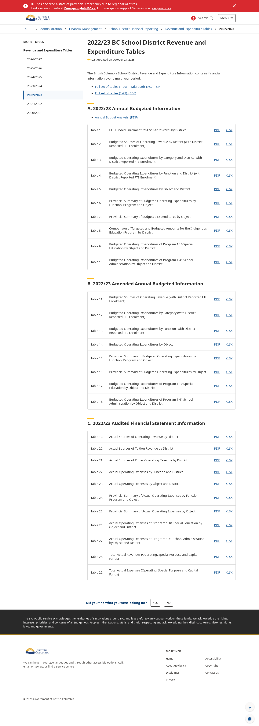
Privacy (170, 679)
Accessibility (213, 658)
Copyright (211, 665)
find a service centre (61, 666)
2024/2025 (34, 77)
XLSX (229, 130)
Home (169, 658)
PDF (217, 130)
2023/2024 (34, 86)
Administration (51, 29)
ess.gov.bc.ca (161, 8)
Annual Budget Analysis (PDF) (116, 117)
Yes (155, 603)
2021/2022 (34, 104)
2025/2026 (34, 68)
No (168, 603)
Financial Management (85, 29)
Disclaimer (172, 672)
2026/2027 (34, 59)
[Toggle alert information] (193, 18)
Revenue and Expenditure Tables (188, 29)
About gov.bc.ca (176, 665)
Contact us (212, 672)
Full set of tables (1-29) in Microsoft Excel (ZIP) (128, 86)
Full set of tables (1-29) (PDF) (115, 93)
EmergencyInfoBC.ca (80, 8)
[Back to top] (249, 706)
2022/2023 (34, 95)
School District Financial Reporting (133, 29)
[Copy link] (249, 718)
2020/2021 (34, 113)
